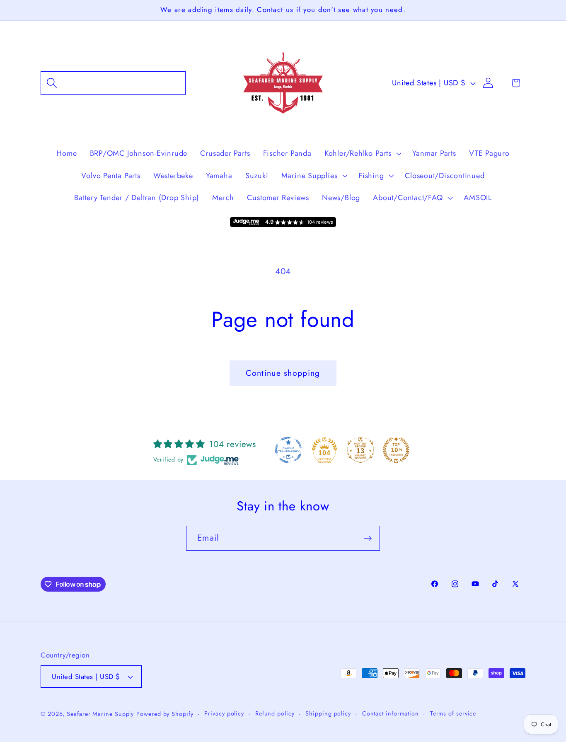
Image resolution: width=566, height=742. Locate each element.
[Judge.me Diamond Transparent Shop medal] (288, 450)
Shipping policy (328, 713)
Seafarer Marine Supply (100, 714)
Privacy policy (224, 713)
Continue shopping (283, 373)
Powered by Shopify (164, 714)
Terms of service (453, 713)
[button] (113, 83)
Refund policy (275, 713)
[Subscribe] (368, 538)
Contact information (390, 713)
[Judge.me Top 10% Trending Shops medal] (396, 450)
